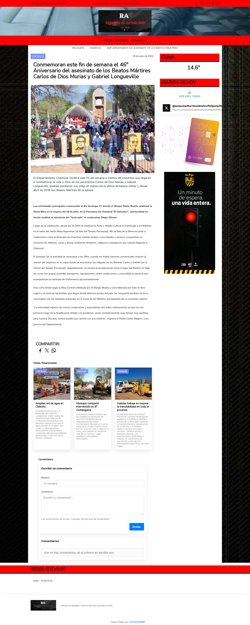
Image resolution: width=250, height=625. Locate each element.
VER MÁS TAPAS (189, 96)
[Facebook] (208, 3)
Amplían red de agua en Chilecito (49, 405)
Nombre (45, 477)
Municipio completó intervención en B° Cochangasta (87, 407)
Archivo (121, 40)
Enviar (136, 526)
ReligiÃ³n (78, 48)
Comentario (47, 491)
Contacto (139, 40)
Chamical (95, 48)
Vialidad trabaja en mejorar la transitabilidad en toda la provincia (133, 407)
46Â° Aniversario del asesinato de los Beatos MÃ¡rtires (142, 48)
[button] (196, 3)
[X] (202, 3)
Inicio (107, 40)
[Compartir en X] (46, 350)
